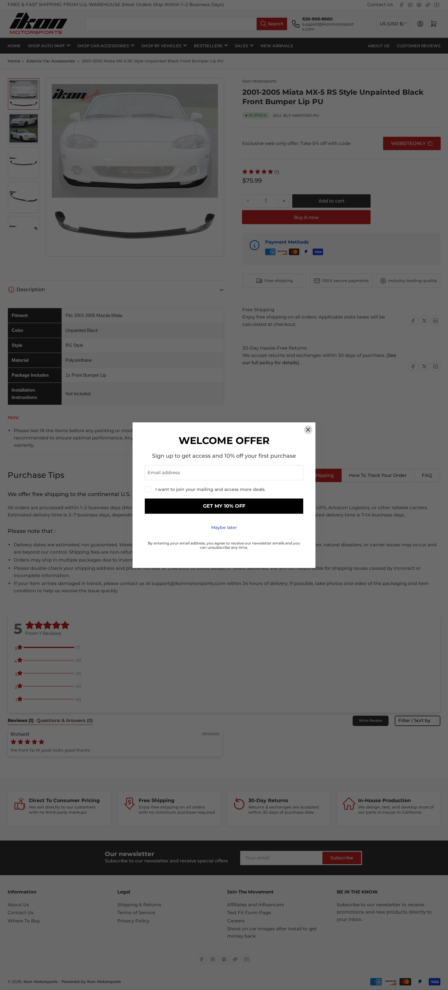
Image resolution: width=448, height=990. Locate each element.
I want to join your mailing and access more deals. (210, 489)
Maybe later (224, 527)
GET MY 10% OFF (224, 506)
